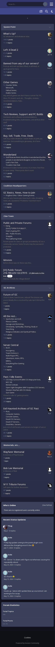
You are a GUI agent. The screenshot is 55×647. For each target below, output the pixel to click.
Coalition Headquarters (15, 185)
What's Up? (9, 33)
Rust (7, 411)
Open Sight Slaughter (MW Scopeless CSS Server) (25, 387)
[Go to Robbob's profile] (50, 83)
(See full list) (47, 505)
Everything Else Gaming (15, 363)
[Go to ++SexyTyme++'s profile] (50, 469)
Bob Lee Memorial (13, 468)
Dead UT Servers (12, 422)
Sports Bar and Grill (13, 319)
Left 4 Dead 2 (10, 49)
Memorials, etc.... (12, 445)
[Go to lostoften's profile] (50, 378)
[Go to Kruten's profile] (50, 224)
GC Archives (9, 287)
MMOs (8, 361)
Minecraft (9, 87)
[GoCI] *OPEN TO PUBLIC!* (16, 228)
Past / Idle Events (12, 376)
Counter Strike (11, 85)
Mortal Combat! (12, 385)
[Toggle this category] (50, 27)
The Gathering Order (14, 239)
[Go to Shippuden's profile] (50, 51)
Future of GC (10, 294)
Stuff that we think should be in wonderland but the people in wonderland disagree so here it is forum (26, 158)
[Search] (45, 4)
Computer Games (13, 414)
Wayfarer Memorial (13, 451)
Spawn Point (10, 27)
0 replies (12, 531)
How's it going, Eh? (13, 231)
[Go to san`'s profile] (50, 409)
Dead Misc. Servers (13, 424)
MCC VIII (9, 382)
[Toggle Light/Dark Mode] (52, 11)
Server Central (10, 345)
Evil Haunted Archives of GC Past (21, 408)
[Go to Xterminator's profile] (50, 156)
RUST (8, 348)
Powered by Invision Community (27, 643)
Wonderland (9, 154)
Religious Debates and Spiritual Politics (21, 332)
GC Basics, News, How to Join (19, 192)
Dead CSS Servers (13, 419)
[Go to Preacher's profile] (49, 453)
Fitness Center (11, 321)
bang (8, 226)
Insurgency (10, 350)
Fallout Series (11, 90)
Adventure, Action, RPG (15, 358)
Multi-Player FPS (12, 355)
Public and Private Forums (17, 222)
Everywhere (35, 4)
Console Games (12, 416)
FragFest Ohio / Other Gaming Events (20, 195)
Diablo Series (11, 93)
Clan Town (9, 216)
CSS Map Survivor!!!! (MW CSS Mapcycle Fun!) (23, 379)
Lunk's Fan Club (12, 162)
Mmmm (7, 260)
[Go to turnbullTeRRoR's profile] (50, 317)
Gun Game (10, 392)
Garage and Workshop (15, 324)
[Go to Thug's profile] (5, 527)
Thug (10, 526)
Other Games (10, 82)
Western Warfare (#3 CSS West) (18, 390)
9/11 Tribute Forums (14, 484)
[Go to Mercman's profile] (50, 115)
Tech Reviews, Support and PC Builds (23, 114)
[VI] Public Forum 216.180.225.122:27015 (15, 271)
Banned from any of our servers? (21, 63)
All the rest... (10, 316)
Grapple (9, 236)
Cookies (27, 637)
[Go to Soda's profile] (50, 64)
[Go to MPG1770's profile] (50, 35)
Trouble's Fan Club (13, 165)
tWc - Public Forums (13, 233)
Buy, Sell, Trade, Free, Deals (18, 135)
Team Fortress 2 (12, 353)
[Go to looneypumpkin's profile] (50, 194)
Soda (10, 537)
